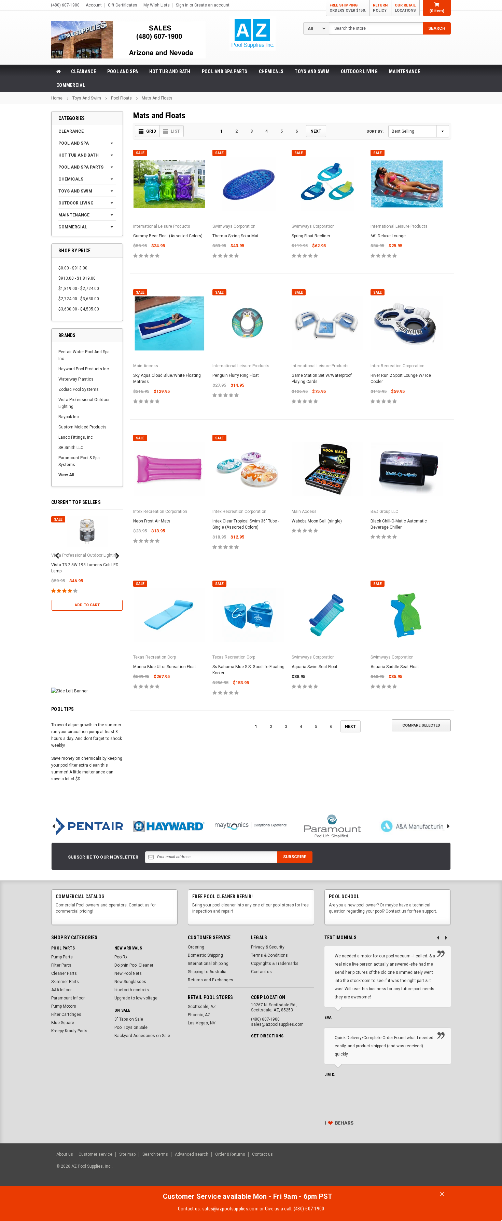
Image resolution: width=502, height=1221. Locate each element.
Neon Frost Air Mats (151, 521)
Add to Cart (87, 605)
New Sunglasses (130, 981)
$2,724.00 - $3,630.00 (78, 298)
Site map (127, 1154)
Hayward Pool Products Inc (83, 369)
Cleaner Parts (64, 973)
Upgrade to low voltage (135, 998)
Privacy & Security (267, 947)
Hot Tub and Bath (169, 71)
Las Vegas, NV (201, 1023)
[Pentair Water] (87, 826)
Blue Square (62, 1022)
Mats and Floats (157, 98)
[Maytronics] (251, 826)
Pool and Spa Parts (225, 71)
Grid (151, 131)
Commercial (70, 85)
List (175, 131)
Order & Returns (230, 1154)
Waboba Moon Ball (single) (317, 521)
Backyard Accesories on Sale (142, 1035)
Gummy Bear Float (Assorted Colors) (168, 236)
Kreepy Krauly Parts (69, 1030)
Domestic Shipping (205, 955)
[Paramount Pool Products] (332, 826)
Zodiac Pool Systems (78, 389)
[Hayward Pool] (169, 826)
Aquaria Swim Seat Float (314, 666)
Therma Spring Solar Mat (235, 236)
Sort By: (375, 131)
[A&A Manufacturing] (414, 826)
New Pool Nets (128, 973)
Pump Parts (62, 957)
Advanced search (191, 1154)
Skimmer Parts (65, 981)
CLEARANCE (83, 71)
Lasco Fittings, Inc (75, 437)
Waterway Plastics (76, 379)
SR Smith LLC (70, 447)
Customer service (95, 1154)
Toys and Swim (312, 71)
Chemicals (271, 71)
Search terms (155, 1154)
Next (315, 131)
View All (66, 475)
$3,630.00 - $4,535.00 (78, 309)
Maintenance (404, 71)
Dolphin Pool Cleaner (133, 965)
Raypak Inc (68, 416)
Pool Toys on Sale (131, 1027)
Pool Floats (121, 98)
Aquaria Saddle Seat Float (395, 666)
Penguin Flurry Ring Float (235, 375)
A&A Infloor (61, 989)
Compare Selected (421, 725)
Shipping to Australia (207, 971)
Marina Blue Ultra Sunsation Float (164, 666)
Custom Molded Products (82, 427)
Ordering (196, 947)
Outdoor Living (359, 71)
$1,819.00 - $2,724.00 (78, 288)
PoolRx (120, 957)
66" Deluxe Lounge (388, 236)
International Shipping (208, 963)
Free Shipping (348, 8)
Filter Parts (61, 965)
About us (64, 1154)
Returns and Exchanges (210, 980)
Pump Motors (63, 1006)
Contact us (261, 971)
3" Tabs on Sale (128, 1019)
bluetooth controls (131, 989)
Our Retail (405, 8)
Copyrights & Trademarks (274, 963)
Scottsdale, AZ (202, 1006)
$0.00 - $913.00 (72, 268)
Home (56, 98)
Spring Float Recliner (311, 236)
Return (380, 8)
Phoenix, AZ (199, 1014)
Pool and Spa (122, 71)
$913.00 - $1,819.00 (77, 278)
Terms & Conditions (269, 955)
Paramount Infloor (68, 998)
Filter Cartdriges (66, 1014)
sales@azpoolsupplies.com (230, 1208)
